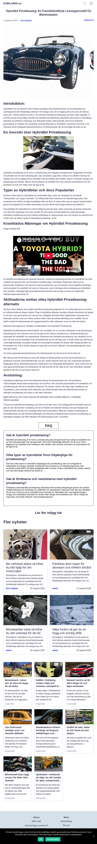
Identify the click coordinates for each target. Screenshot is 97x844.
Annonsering (66, 821)
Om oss (66, 825)
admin (55, 588)
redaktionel (89, 20)
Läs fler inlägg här (48, 513)
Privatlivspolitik (53, 839)
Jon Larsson (26, 20)
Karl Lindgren (12, 588)
